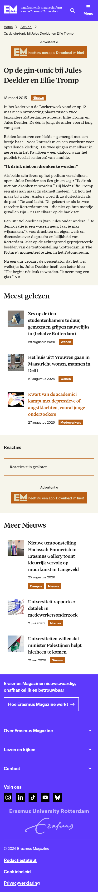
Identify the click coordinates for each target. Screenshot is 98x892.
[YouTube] (45, 797)
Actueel (26, 26)
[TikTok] (33, 797)
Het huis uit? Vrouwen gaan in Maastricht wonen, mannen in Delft (59, 364)
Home (8, 26)
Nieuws (38, 97)
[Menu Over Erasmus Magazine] (90, 730)
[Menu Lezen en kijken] (90, 749)
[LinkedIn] (20, 797)
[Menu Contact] (90, 768)
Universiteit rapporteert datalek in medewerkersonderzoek (53, 608)
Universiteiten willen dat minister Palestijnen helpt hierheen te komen (55, 645)
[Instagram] (8, 797)
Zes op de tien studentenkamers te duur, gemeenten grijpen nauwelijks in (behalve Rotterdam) (58, 323)
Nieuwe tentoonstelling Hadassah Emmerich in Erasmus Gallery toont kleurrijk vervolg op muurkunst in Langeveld (53, 556)
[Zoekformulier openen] (72, 10)
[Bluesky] (57, 797)
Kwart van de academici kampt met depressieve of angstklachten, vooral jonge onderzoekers (56, 404)
